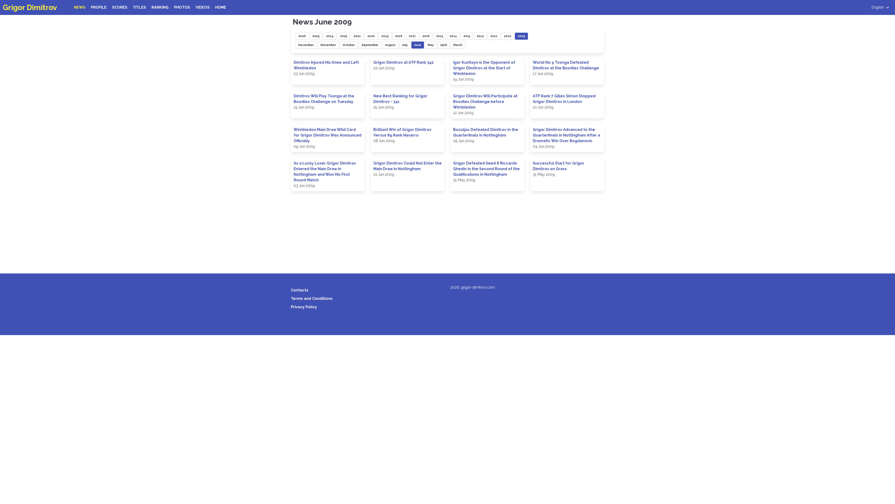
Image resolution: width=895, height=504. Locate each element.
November (328, 45)
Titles (139, 7)
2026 (302, 36)
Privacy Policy (304, 307)
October (349, 45)
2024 (330, 36)
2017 (412, 36)
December (306, 45)
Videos (203, 7)
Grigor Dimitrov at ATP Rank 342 (403, 62)
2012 (480, 36)
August (390, 45)
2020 (371, 36)
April (443, 45)
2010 (507, 36)
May (431, 45)
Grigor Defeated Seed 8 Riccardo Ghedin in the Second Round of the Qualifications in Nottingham (486, 169)
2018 (398, 36)
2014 (453, 36)
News (79, 7)
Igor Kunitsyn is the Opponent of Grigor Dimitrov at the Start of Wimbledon (484, 68)
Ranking (160, 7)
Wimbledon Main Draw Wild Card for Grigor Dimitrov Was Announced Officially (327, 135)
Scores (119, 7)
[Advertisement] (447, 229)
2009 (521, 36)
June (417, 45)
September (370, 45)
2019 (385, 36)
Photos (182, 7)
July (405, 45)
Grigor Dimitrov (30, 7)
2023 (343, 36)
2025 (316, 36)
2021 (357, 36)
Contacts (299, 290)
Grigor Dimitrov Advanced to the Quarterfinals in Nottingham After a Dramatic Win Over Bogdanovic (566, 135)
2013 (466, 36)
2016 (426, 36)
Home (220, 7)
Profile (99, 7)
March (457, 45)
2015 (439, 36)
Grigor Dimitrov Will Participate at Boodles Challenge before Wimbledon (485, 101)
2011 (493, 36)
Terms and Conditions (312, 298)
